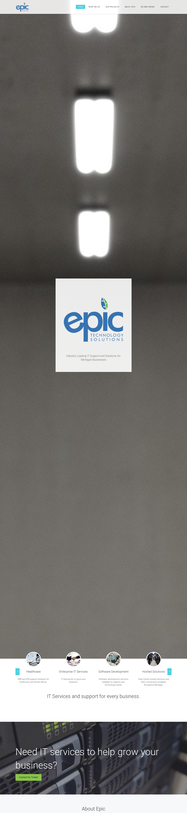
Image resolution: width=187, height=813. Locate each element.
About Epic (130, 7)
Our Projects (112, 7)
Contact (164, 7)
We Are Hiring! (148, 7)
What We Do (94, 7)
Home (80, 7)
